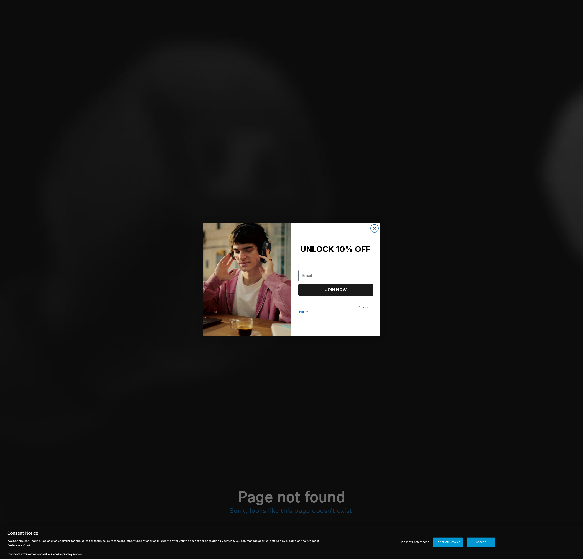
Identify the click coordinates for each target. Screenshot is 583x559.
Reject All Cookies (448, 542)
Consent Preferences (414, 542)
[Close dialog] (374, 228)
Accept (481, 542)
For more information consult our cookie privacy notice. (45, 554)
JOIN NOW (336, 289)
